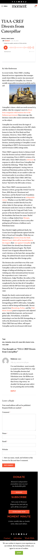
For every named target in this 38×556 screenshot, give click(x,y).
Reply (13, 391)
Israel (20, 342)
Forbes (22, 308)
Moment (7, 40)
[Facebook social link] (12, 2)
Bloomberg (15, 308)
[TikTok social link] (26, 2)
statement (30, 160)
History (3, 38)
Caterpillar (8, 342)
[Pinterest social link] (21, 2)
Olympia (26, 218)
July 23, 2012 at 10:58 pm (20, 362)
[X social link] (14, 2)
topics (12, 38)
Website (5, 449)
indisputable (30, 197)
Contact (7, 538)
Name (5, 433)
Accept (19, 552)
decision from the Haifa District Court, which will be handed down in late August (17, 240)
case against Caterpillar (22, 243)
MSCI (24, 342)
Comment (6, 412)
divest (13, 342)
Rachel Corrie (30, 342)
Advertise (18, 538)
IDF (17, 342)
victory (4, 200)
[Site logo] (19, 6)
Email (4, 441)
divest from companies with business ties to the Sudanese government (17, 112)
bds (3, 342)
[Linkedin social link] (24, 2)
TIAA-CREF (5, 344)
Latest (8, 38)
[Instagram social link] (17, 2)
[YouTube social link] (19, 2)
